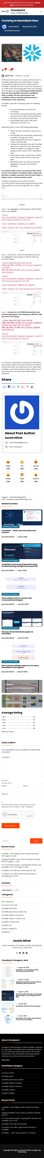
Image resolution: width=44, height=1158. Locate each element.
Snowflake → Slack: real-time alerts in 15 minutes (19, 531)
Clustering (10, 499)
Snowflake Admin (8, 908)
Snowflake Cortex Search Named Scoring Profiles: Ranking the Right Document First (20, 565)
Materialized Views (21, 499)
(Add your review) (8, 732)
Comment (6, 757)
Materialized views (16, 82)
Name (4, 786)
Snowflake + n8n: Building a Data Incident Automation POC (27, 970)
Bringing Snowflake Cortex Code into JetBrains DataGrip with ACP (28, 982)
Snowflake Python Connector (12, 918)
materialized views (22, 140)
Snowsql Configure (8, 929)
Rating (5, 780)
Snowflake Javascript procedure (12, 912)
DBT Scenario (6, 902)
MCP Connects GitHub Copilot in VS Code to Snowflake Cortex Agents (20, 666)
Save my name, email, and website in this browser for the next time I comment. (18, 806)
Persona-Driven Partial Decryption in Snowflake (17, 633)
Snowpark (5, 925)
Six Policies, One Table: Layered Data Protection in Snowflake (28, 1018)
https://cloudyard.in (15, 447)
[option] (22, 1153)
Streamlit (5, 932)
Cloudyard (18, 10)
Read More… (6, 1060)
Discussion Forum (8, 905)
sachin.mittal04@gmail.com (18, 443)
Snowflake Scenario (12, 31)
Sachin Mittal (13, 27)
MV (30, 499)
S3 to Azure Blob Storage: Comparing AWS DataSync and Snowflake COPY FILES (29, 995)
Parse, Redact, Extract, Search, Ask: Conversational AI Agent (17, 599)
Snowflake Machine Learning (11, 915)
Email (26, 786)
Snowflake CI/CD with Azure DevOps (14, 870)
